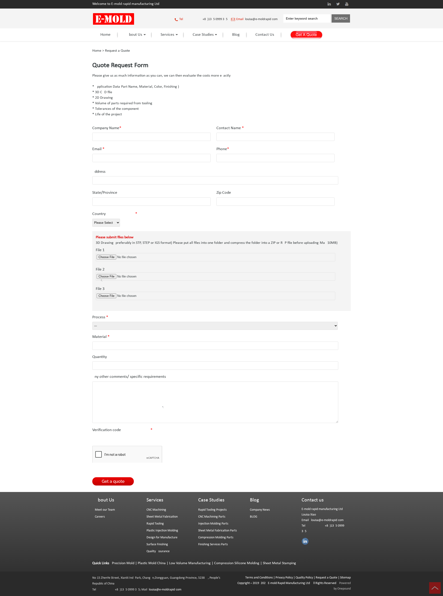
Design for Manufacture (162, 537)
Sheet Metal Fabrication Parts (217, 530)
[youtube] (347, 4)
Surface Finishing (157, 544)
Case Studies (203, 35)
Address (98, 172)
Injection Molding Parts (213, 523)
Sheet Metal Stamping (279, 563)
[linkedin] (329, 4)
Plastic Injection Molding (162, 530)
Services (167, 35)
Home (105, 35)
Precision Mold (123, 563)
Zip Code (223, 193)
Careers (100, 517)
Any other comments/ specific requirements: (143, 377)
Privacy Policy (284, 577)
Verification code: (122, 430)
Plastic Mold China (152, 563)
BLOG (253, 517)
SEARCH (340, 18)
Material (101, 337)
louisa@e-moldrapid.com (261, 19)
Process (100, 317)
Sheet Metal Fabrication (162, 517)
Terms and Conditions (259, 577)
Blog (235, 35)
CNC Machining (156, 510)
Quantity (99, 357)
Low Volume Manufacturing (190, 563)
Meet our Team (105, 510)
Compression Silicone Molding (236, 563)
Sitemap (345, 577)
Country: (114, 214)
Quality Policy (304, 577)
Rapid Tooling (155, 523)
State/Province (104, 193)
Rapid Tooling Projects (212, 510)
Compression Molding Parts (215, 537)
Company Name (106, 128)
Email (98, 149)
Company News (260, 510)
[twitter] (338, 4)
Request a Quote (117, 51)
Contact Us (264, 35)
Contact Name (230, 128)
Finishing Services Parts (213, 544)
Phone (222, 149)
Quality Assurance (158, 551)
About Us (134, 35)
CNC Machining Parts (211, 517)
